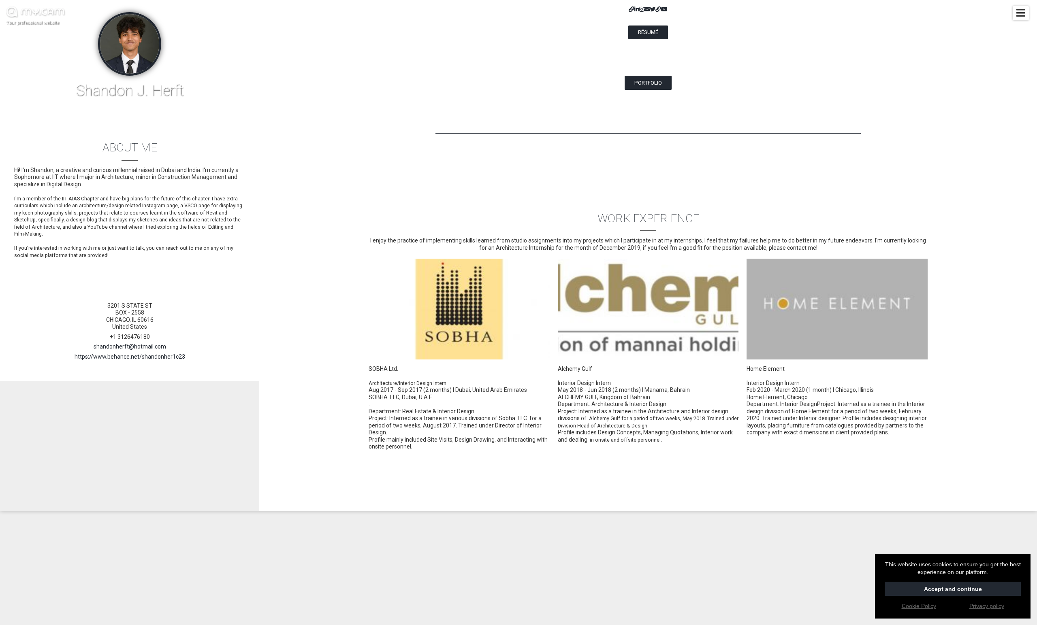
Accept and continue (953, 589)
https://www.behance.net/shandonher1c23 (130, 356)
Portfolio (648, 83)
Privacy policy (986, 606)
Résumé (648, 32)
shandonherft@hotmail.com (130, 346)
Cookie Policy (919, 606)
